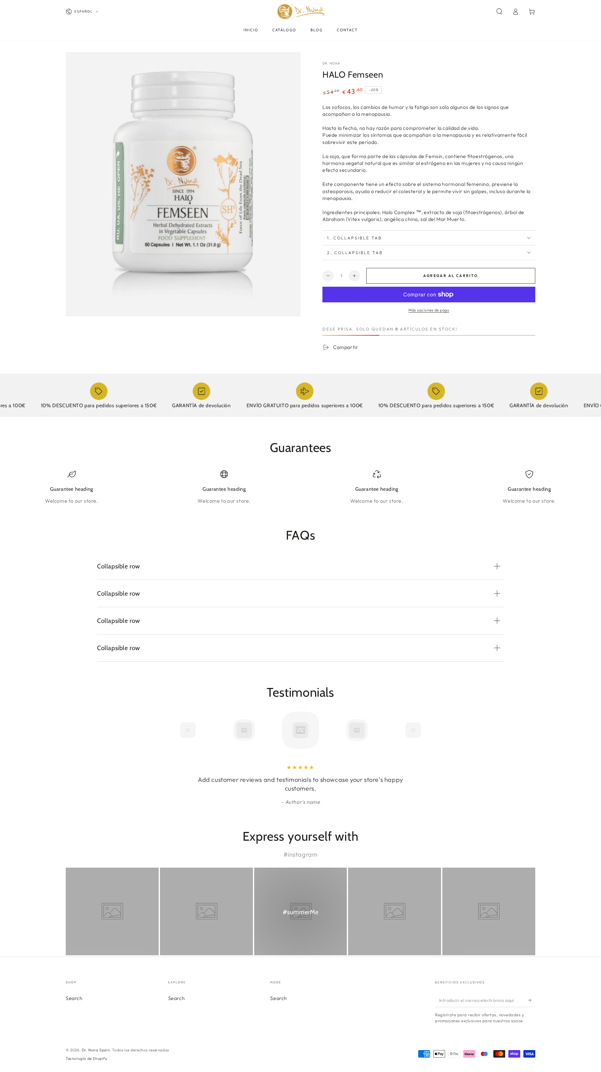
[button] (499, 11)
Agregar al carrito (450, 275)
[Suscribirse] (531, 1000)
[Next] (427, 730)
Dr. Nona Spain (96, 1050)
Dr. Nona (331, 63)
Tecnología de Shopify (86, 1058)
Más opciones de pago (428, 310)
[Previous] (173, 730)
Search (74, 998)
